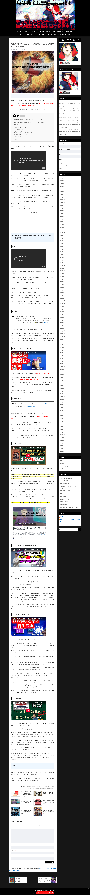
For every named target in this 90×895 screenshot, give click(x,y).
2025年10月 (62, 205)
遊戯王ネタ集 (63, 496)
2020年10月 (62, 369)
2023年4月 (62, 287)
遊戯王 (48, 788)
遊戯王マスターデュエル (47, 34)
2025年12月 (62, 199)
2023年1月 (62, 295)
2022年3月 (62, 322)
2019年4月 (62, 418)
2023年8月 (62, 276)
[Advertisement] (32, 222)
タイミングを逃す (19, 131)
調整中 (16, 124)
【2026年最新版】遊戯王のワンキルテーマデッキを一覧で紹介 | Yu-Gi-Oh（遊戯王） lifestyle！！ (69, 133)
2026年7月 (62, 180)
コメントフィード (64, 466)
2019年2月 (62, 423)
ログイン (62, 460)
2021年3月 (62, 355)
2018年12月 (62, 429)
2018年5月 (62, 445)
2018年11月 (62, 432)
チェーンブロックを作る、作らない (22, 134)
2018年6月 (62, 443)
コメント (14, 828)
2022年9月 (62, 306)
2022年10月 (62, 303)
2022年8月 (62, 309)
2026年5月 (62, 186)
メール (13, 850)
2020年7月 (62, 377)
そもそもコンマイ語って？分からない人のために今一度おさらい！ (28, 119)
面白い (52, 788)
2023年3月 (62, 290)
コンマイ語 (38, 788)
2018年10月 (62, 434)
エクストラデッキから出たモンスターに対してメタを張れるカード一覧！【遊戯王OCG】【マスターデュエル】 (69, 117)
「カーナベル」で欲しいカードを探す (44, 892)
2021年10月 (62, 336)
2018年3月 (62, 451)
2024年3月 (62, 257)
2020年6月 (62, 380)
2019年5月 (62, 415)
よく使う (33, 788)
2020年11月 (62, 366)
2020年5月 (62, 382)
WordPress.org (63, 468)
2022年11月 (62, 301)
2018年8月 (62, 440)
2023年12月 (62, 265)
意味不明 (44, 788)
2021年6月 (62, 347)
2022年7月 (62, 311)
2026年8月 (62, 178)
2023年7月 (62, 279)
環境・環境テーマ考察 (50, 31)
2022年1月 (62, 328)
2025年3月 (62, 224)
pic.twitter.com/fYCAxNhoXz (44, 403)
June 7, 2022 (46, 322)
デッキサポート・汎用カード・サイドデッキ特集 (30, 34)
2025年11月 (62, 202)
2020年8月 (62, 374)
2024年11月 (62, 235)
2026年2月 (62, 194)
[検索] (79, 529)
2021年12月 (62, 331)
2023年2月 (62, 292)
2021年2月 (62, 358)
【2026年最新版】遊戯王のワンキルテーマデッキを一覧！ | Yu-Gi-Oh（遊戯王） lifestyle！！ (69, 112)
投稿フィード (63, 463)
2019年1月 (62, 426)
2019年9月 (62, 404)
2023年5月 (62, 284)
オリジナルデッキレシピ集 (29, 31)
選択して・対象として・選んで (21, 127)
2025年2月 (62, 227)
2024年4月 (62, 254)
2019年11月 (62, 399)
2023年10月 (62, 270)
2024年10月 (62, 238)
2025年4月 (62, 221)
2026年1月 (62, 197)
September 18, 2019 (30, 406)
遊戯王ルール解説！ (31, 786)
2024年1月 (62, 262)
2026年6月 (62, 183)
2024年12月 (62, 232)
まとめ (15, 139)
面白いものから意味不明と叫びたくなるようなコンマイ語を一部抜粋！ (29, 122)
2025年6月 (62, 216)
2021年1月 (62, 361)
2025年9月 (62, 208)
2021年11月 (62, 333)
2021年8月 (62, 342)
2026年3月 (62, 191)
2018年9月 (62, 437)
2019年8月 (62, 407)
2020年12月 (62, 363)
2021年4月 (62, 352)
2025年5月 (62, 219)
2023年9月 (62, 273)
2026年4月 (62, 189)
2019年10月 (62, 402)
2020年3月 (62, 388)
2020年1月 (62, 393)
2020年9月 (62, 372)
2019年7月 (62, 410)
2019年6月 (62, 413)
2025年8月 (62, 210)
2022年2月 (62, 325)
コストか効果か (18, 136)
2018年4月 (62, 448)
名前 (13, 845)
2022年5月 (62, 317)
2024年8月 (62, 243)
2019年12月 (62, 396)
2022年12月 (62, 298)
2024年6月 (62, 249)
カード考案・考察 (40, 31)
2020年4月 (62, 385)
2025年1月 (62, 230)
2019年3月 (62, 421)
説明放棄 (17, 125)
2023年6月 (62, 281)
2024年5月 (62, 251)
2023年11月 (62, 268)
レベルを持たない (19, 129)
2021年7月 (62, 344)
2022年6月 (62, 314)
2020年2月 (62, 391)
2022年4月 (62, 320)
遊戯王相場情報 (60, 31)
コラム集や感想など (69, 31)
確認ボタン (62, 159)
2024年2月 (62, 260)
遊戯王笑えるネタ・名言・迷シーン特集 (62, 34)
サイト (12, 856)
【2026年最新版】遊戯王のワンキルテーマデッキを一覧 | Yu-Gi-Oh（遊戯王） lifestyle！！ (69, 105)
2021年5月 (62, 350)
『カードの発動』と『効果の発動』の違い (24, 132)
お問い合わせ (19, 31)
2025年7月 (62, 213)
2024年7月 (62, 246)
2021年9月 (62, 339)
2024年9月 (62, 240)
